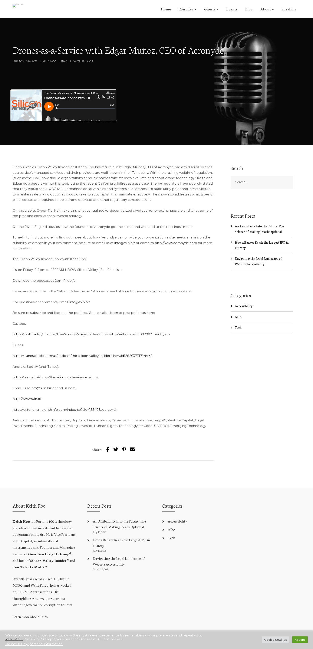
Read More (14, 639)
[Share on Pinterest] (124, 449)
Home (166, 8)
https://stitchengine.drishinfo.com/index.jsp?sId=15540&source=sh (65, 410)
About (265, 8)
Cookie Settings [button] (275, 639)
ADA (238, 316)
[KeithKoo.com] (18, 7)
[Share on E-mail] (132, 449)
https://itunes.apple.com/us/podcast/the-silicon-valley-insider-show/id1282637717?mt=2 (82, 356)
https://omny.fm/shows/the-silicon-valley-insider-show (55, 377)
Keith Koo (49, 60)
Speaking (289, 8)
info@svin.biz (124, 243)
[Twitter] (115, 449)
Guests (209, 8)
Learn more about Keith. (31, 616)
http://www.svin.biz (27, 399)
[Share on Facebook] (107, 449)
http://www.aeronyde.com (176, 243)
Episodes (186, 8)
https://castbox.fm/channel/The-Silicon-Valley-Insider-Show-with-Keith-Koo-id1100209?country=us (91, 334)
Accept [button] (300, 639)
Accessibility (244, 306)
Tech (238, 327)
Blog (249, 8)
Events (232, 8)
